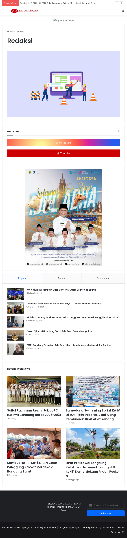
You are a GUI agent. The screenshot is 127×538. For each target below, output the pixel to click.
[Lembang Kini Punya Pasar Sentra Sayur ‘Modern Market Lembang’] (15, 308)
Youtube (64, 153)
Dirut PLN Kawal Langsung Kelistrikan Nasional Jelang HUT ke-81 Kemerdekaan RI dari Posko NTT (92, 469)
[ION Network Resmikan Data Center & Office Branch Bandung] (15, 294)
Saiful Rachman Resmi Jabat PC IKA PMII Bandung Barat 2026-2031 (34, 412)
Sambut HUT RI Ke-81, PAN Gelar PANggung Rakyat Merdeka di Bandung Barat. (58, 3)
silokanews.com (10, 527)
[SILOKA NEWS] (24, 11)
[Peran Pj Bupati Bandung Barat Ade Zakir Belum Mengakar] (15, 335)
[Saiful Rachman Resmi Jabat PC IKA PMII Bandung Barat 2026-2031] (34, 391)
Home (12, 31)
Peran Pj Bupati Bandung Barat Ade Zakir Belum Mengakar (59, 331)
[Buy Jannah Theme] (63, 20)
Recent (62, 278)
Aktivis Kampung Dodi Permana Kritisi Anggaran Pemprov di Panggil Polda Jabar (72, 317)
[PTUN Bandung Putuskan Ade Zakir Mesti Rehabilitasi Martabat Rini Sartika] (15, 349)
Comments (103, 278)
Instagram (65, 142)
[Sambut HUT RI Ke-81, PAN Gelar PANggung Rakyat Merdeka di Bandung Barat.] (34, 443)
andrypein (76, 527)
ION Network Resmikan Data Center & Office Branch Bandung (61, 289)
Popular (22, 278)
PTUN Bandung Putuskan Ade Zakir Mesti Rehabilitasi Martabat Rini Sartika (68, 345)
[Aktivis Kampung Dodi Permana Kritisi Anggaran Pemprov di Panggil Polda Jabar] (15, 322)
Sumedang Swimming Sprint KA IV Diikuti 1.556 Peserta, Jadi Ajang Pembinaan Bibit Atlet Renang (93, 414)
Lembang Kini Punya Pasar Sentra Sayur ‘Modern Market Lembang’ (64, 303)
